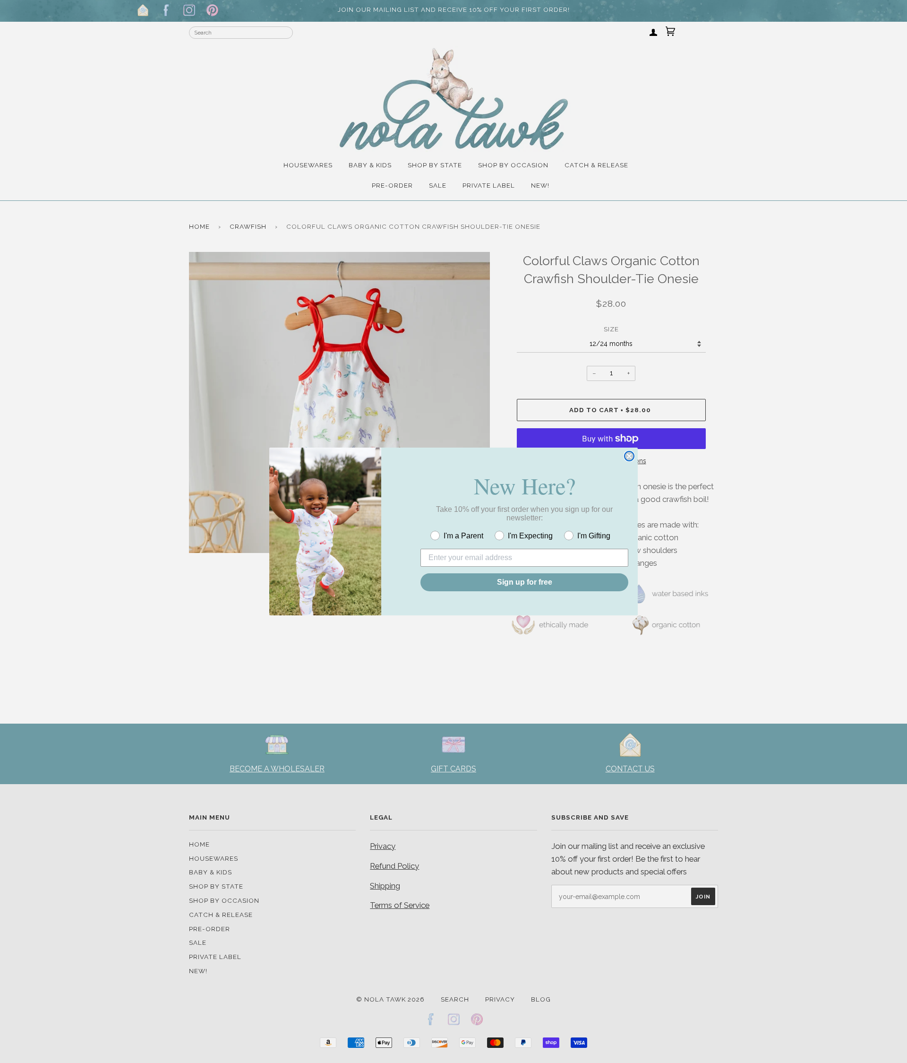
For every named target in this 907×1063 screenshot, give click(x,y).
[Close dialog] (629, 456)
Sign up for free (524, 582)
